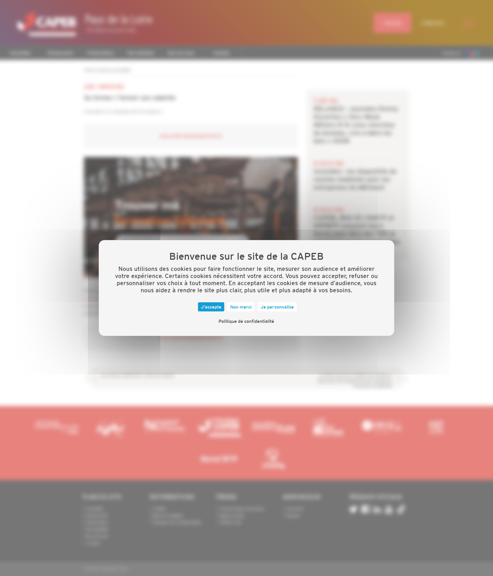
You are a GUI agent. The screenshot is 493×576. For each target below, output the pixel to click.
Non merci (241, 306)
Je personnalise (277, 306)
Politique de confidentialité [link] (246, 321)
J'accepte (211, 306)
